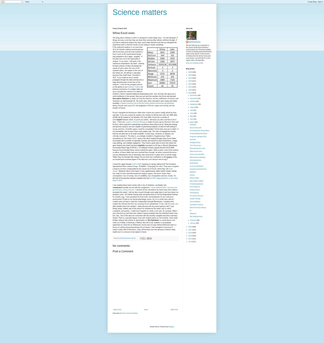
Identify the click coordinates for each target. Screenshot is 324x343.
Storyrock (193, 213)
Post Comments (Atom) (130, 313)
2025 (190, 75)
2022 (190, 84)
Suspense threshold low (198, 169)
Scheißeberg (194, 193)
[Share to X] (146, 238)
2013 (190, 242)
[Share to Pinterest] (150, 238)
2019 (190, 93)
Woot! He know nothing (198, 207)
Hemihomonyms (195, 160)
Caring (192, 175)
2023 (190, 81)
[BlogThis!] (143, 238)
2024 (190, 78)
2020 (190, 90)
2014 (190, 239)
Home (146, 309)
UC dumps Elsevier (196, 196)
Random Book (195, 190)
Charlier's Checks (134, 87)
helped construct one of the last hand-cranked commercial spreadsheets (147, 103)
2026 (190, 72)
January (193, 223)
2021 (190, 87)
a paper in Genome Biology (135, 122)
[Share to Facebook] (148, 238)
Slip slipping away (196, 216)
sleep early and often (197, 154)
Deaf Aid (193, 139)
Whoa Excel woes (196, 151)
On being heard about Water (199, 131)
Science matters (140, 12)
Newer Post (117, 309)
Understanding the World (198, 133)
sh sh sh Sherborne (196, 166)
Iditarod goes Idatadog (197, 157)
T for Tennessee (195, 145)
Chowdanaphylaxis (196, 184)
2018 (190, 227)
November (194, 98)
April (192, 119)
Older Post (174, 309)
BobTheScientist (194, 42)
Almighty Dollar (195, 142)
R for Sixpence (195, 187)
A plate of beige (195, 199)
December (194, 95)
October (193, 101)
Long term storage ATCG (198, 136)
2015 (190, 236)
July (191, 110)
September (194, 104)
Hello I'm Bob (194, 178)
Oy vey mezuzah (195, 128)
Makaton (193, 172)
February (193, 220)
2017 (190, 230)
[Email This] (141, 238)
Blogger (171, 327)
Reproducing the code (197, 148)
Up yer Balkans (195, 202)
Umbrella (193, 125)
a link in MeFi (137, 164)
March (192, 122)
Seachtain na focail (196, 205)
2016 (190, 233)
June (192, 113)
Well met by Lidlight (196, 181)
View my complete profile (194, 63)
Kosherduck (194, 163)
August (192, 107)
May (191, 116)
